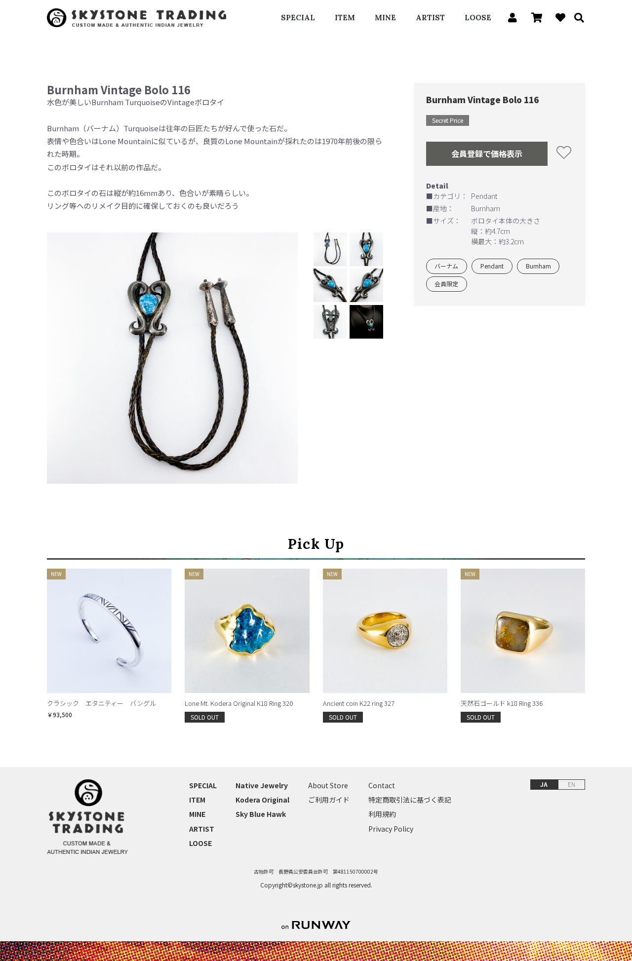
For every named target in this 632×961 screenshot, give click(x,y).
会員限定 (446, 284)
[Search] (575, 18)
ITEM (345, 17)
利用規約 (382, 814)
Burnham (538, 266)
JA (544, 784)
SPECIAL (298, 17)
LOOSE (478, 17)
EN (571, 784)
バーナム (446, 266)
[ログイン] (509, 18)
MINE (385, 17)
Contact (381, 785)
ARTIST (430, 17)
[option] (172, 358)
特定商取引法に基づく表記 (409, 800)
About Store (328, 785)
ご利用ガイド (329, 800)
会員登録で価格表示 (486, 153)
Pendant (492, 266)
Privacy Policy (390, 829)
